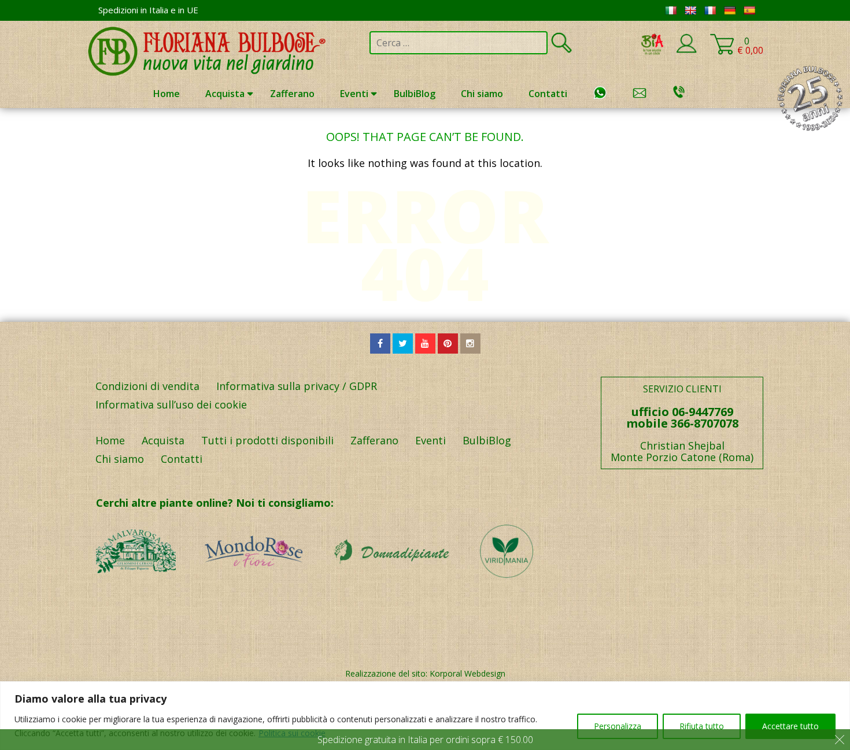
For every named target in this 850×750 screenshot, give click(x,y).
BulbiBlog (414, 93)
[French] (710, 10)
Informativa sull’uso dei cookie (171, 404)
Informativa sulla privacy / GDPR (296, 386)
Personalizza (617, 726)
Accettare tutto (790, 726)
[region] (425, 715)
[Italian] (671, 10)
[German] (730, 10)
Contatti (548, 93)
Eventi (354, 93)
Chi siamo (482, 93)
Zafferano (292, 93)
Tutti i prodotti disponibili (267, 440)
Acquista (225, 93)
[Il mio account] (686, 50)
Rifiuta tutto (701, 726)
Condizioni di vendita (147, 386)
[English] (690, 10)
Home (166, 93)
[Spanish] (749, 10)
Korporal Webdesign (467, 673)
